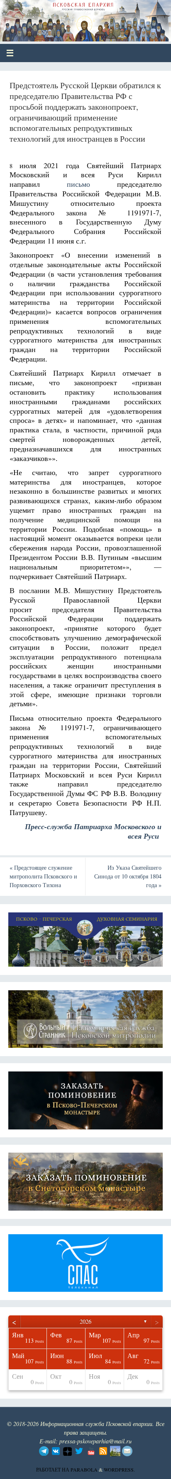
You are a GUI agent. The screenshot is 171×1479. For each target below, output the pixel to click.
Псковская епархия (67, 17)
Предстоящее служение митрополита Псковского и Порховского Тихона (43, 876)
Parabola (84, 1469)
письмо (78, 184)
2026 (85, 1321)
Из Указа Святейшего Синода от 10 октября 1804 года (127, 876)
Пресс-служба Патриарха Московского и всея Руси (93, 831)
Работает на (53, 1469)
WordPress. (119, 1469)
